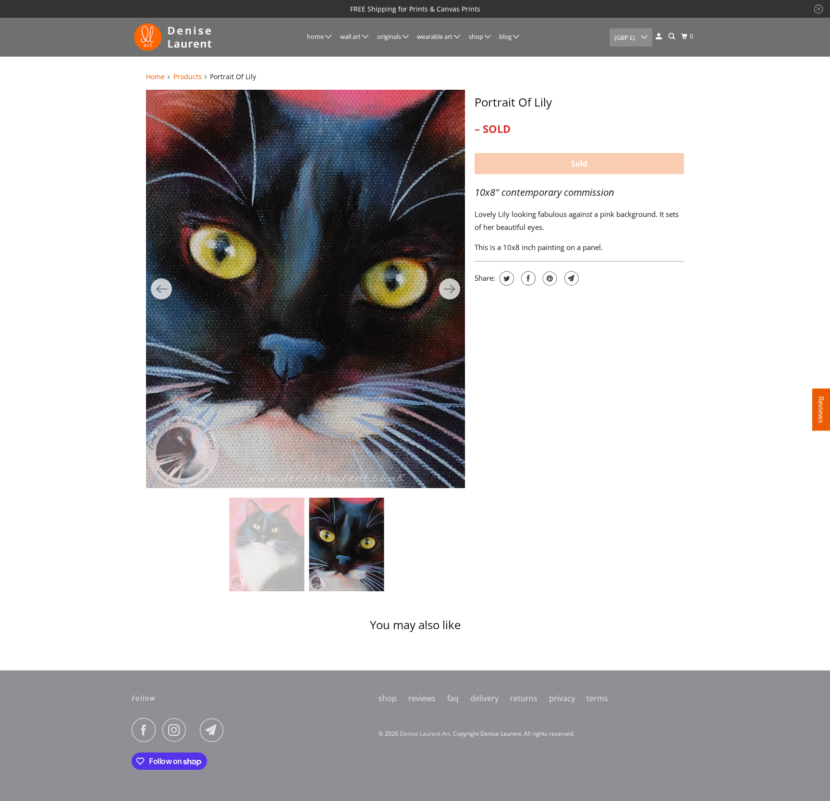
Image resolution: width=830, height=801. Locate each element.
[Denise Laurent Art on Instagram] (176, 730)
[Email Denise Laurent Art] (214, 730)
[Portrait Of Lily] (305, 289)
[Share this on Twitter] (505, 278)
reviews (422, 698)
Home (155, 76)
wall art (351, 36)
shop (477, 36)
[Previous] (161, 288)
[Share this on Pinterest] (548, 278)
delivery (484, 698)
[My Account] (659, 36)
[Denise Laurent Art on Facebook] (146, 730)
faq (453, 698)
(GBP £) (625, 37)
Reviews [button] (821, 409)
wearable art (435, 36)
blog (506, 36)
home (316, 36)
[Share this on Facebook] (527, 278)
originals (390, 36)
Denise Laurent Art (425, 733)
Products (187, 76)
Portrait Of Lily (513, 102)
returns (523, 698)
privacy (562, 698)
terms (597, 698)
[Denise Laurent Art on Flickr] (195, 730)
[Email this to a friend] (570, 278)
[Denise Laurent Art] (175, 37)
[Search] (672, 36)
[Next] (449, 288)
